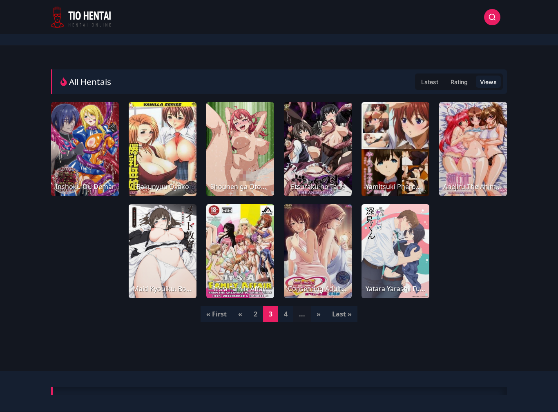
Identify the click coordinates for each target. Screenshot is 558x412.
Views (488, 81)
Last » (342, 314)
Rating (459, 81)
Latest (429, 81)
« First (216, 314)
